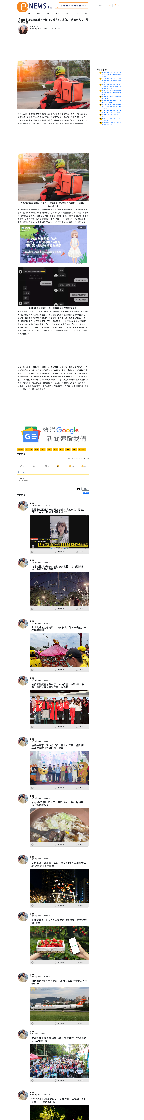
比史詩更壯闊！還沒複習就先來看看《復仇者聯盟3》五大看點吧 (111, 107)
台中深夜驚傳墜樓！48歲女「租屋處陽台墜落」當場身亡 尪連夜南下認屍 (112, 87)
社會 (48, 13)
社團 (67, 450)
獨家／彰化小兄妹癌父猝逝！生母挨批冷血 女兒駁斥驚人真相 (111, 93)
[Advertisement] (53, 47)
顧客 (49, 450)
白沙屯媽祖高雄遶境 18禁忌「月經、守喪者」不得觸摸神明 (58, 629)
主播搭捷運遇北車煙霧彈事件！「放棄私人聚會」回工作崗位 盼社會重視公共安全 (58, 511)
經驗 (74, 450)
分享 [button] (81, 552)
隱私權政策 (86, 493)
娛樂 (38, 13)
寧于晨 (36, 27)
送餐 (36, 450)
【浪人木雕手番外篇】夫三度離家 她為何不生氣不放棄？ (111, 112)
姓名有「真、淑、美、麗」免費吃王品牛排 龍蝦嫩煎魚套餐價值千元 (111, 75)
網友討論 (82, 450)
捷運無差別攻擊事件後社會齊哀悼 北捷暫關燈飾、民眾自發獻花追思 (57, 568)
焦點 (31, 1034)
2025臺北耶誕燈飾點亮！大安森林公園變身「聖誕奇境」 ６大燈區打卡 (59, 1100)
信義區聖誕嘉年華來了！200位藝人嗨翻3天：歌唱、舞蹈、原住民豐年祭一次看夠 (57, 686)
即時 (29, 13)
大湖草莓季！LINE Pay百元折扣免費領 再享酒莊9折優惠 (59, 921)
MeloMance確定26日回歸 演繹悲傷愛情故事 (111, 124)
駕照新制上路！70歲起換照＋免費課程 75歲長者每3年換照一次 (59, 1039)
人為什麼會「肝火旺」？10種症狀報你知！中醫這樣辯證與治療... (112, 81)
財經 (67, 13)
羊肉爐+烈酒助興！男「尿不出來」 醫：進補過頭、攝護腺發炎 (57, 804)
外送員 (20, 450)
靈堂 (43, 450)
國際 (85, 13)
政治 (57, 13)
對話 (55, 450)
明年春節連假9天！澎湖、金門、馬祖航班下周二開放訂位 (59, 982)
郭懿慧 (32, 503)
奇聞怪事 (29, 450)
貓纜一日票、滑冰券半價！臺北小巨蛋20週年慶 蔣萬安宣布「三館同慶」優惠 (58, 747)
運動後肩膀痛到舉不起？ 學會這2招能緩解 (111, 102)
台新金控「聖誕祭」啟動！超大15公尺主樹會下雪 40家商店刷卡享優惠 (60, 865)
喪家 (61, 450)
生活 (76, 13)
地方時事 (33, 29)
